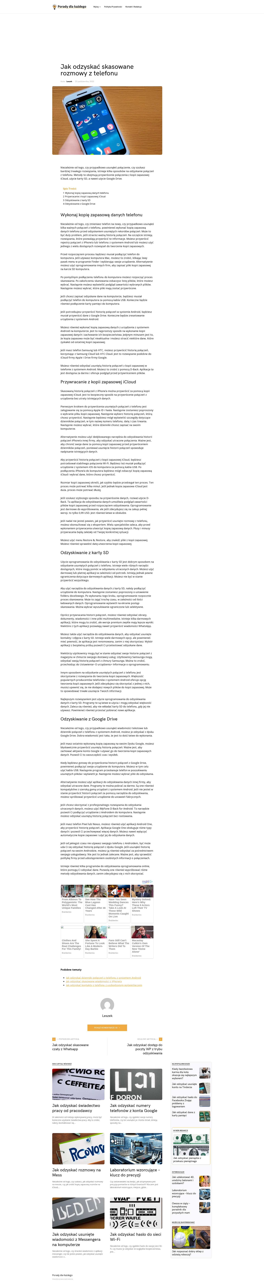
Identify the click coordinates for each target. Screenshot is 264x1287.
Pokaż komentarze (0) (106, 1028)
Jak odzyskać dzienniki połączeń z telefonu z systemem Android (103, 977)
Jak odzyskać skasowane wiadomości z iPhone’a (94, 981)
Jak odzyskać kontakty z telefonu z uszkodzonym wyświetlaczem (104, 985)
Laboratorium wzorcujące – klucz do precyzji (135, 1173)
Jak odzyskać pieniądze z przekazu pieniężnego (187, 1160)
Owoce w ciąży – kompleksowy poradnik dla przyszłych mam (181, 1208)
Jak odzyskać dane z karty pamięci (183, 1114)
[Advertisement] (132, 34)
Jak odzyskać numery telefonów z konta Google (133, 1108)
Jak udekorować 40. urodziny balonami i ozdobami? (183, 1180)
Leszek (69, 81)
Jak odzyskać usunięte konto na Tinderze (184, 1086)
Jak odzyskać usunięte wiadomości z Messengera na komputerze (76, 1239)
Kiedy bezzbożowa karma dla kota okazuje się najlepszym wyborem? (184, 1074)
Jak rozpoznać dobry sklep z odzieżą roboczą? (188, 1253)
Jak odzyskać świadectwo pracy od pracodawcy (76, 1108)
